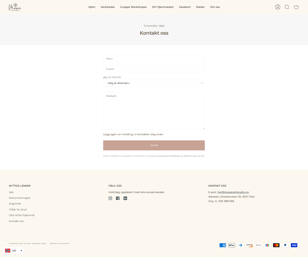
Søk (11, 192)
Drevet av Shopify (60, 243)
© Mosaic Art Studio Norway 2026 (27, 243)
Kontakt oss (16, 221)
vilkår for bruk (190, 156)
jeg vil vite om (112, 77)
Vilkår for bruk (18, 209)
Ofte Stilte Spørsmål (21, 215)
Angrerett (15, 203)
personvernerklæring (169, 156)
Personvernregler (20, 197)
